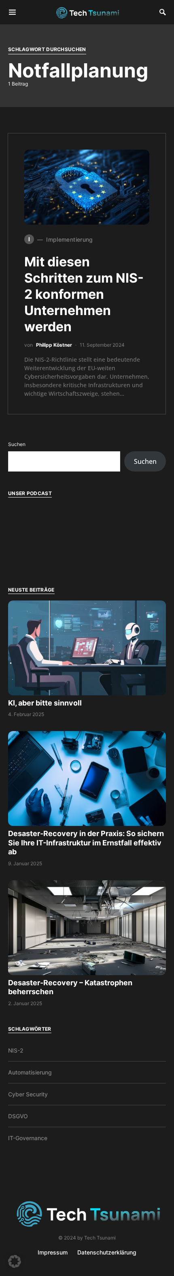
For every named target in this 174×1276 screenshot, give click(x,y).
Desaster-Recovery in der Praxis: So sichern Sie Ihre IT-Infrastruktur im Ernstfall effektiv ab (86, 842)
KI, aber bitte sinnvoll (45, 703)
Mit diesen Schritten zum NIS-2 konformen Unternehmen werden (84, 294)
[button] (14, 1261)
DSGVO (18, 1116)
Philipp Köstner (54, 345)
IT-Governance (27, 1137)
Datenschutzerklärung (106, 1252)
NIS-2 (15, 1050)
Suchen (16, 444)
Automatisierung (30, 1072)
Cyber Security (28, 1094)
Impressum (53, 1252)
